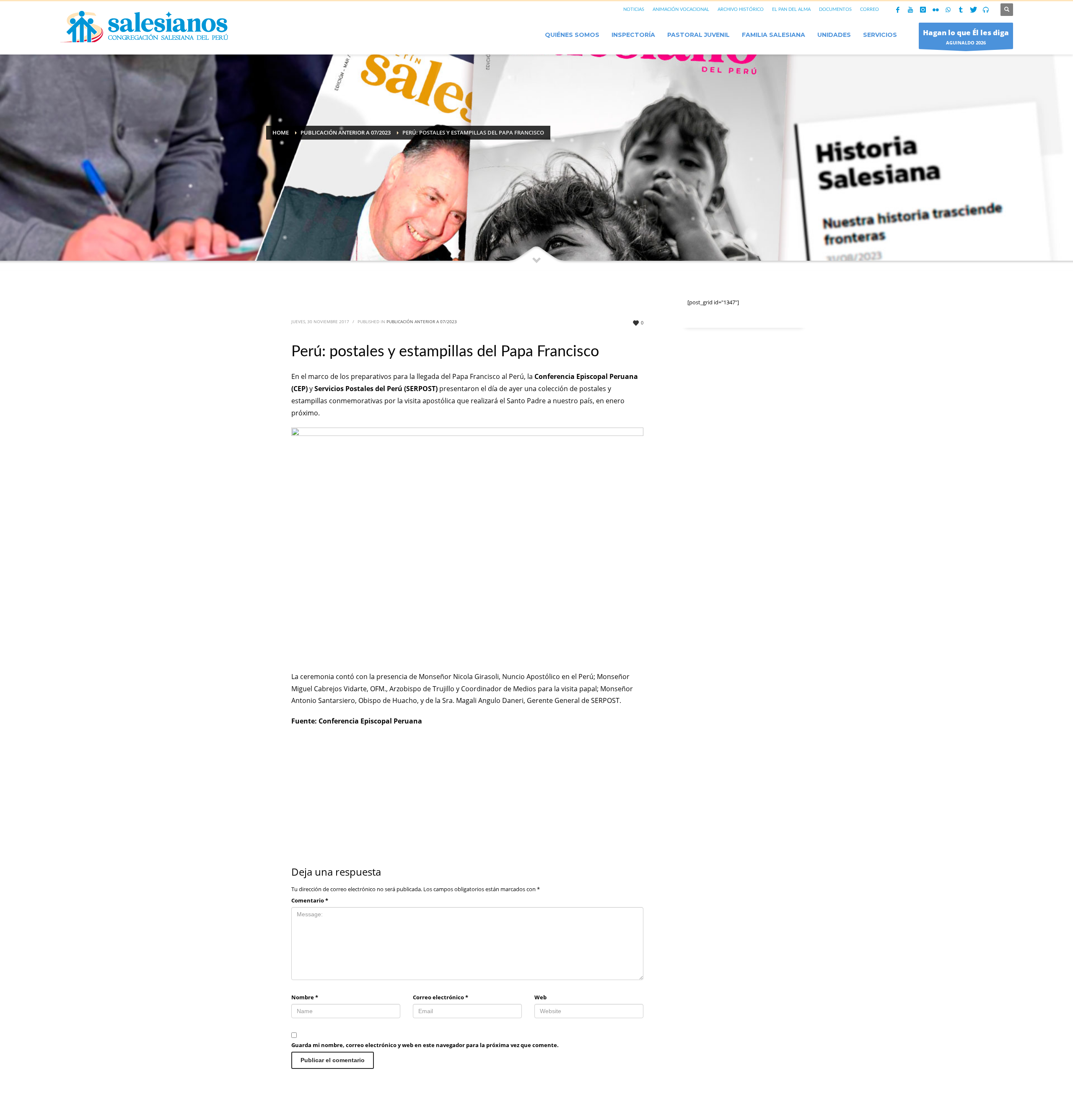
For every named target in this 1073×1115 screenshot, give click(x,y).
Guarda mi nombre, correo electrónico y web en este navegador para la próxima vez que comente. (425, 1045)
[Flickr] (935, 9)
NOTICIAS (633, 9)
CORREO (869, 9)
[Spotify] (986, 9)
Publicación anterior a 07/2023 (421, 321)
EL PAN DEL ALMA (791, 9)
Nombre (304, 997)
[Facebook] (898, 9)
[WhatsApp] (948, 9)
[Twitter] (973, 9)
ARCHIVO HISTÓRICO (741, 9)
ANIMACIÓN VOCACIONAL (681, 9)
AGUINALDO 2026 (966, 37)
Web (540, 997)
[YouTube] (910, 9)
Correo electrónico (440, 997)
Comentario (309, 900)
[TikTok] (960, 9)
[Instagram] (923, 9)
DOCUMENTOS (835, 9)
